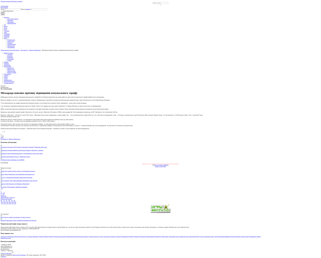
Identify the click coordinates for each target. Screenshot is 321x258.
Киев (19, 236)
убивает (258, 236)
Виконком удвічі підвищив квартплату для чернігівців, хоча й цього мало (22, 153)
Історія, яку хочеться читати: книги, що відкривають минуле (18, 171)
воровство (183, 236)
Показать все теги (6, 238)
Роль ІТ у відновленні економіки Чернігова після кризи (16, 177)
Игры (16, 236)
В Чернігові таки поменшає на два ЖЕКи (12, 160)
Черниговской (151, 236)
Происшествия (71, 236)
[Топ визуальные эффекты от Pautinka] (160, 165)
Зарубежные (10, 236)
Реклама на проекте (16, 1)
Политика (57, 236)
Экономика (172, 236)
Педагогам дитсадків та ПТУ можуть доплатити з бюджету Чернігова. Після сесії (24, 147)
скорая (243, 236)
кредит (198, 236)
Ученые (118, 236)
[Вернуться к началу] (3, 256)
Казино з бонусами (160, 166)
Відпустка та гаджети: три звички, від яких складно (15, 217)
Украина (113, 236)
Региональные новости (82, 236)
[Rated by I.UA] (15, 253)
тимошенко (252, 236)
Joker (2, 137)
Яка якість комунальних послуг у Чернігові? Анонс (15, 156)
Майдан (46, 236)
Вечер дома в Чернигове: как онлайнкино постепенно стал (17, 174)
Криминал (36, 236)
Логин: (3, 9)
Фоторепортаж (124, 236)
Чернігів (131, 236)
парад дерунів (215, 236)
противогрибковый (224, 236)
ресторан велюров (235, 236)
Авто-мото (4, 236)
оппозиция (207, 236)
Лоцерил (41, 236)
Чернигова (143, 236)
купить (202, 236)
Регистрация (4, 7)
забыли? (28, 9)
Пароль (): (26, 9)
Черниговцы (165, 236)
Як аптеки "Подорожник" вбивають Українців (14, 187)
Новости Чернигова (14, 139)
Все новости (4, 139)
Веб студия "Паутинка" (19, 255)
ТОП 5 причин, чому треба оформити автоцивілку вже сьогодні (19, 180)
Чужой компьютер (8, 11)
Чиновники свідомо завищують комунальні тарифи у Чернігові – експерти (22, 150)
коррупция (192, 236)
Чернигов (137, 236)
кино (187, 236)
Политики (63, 236)
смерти (247, 236)
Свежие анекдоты (94, 236)
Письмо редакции (6, 1)
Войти (2, 12)
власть (177, 236)
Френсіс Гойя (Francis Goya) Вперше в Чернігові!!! (15, 184)
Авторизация (4, 6)
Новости (51, 236)
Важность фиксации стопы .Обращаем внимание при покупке (18, 220)
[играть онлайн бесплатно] (160, 212)
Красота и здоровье (26, 236)
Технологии (106, 236)
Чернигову (158, 236)
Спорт (101, 236)
